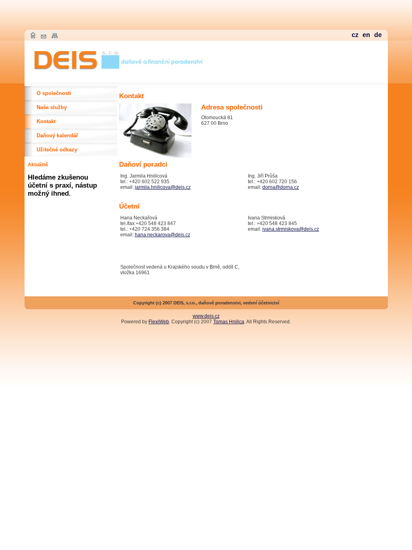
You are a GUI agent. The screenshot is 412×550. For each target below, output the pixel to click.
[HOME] (75, 73)
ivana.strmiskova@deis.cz (290, 229)
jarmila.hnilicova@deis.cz (163, 187)
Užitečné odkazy (57, 150)
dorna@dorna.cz (280, 187)
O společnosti (54, 93)
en (366, 34)
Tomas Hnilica (228, 322)
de (378, 34)
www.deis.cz (206, 316)
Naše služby (52, 107)
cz (355, 34)
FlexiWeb (158, 322)
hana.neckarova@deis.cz (162, 235)
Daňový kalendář (57, 135)
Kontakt (46, 121)
